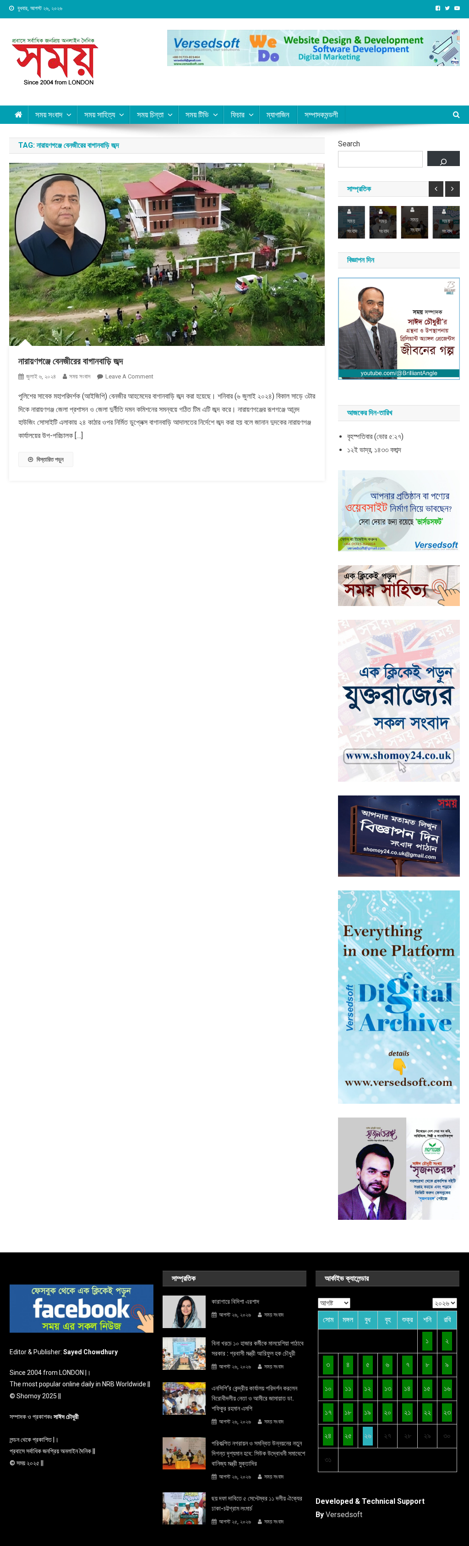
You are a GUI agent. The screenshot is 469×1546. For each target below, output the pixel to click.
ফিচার (238, 114)
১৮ (347, 1412)
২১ (407, 1412)
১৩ (387, 1388)
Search (349, 143)
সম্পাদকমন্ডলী (321, 114)
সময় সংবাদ (48, 114)
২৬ (367, 1435)
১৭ (328, 1412)
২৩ (447, 1412)
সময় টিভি (197, 114)
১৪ (407, 1388)
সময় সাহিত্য (99, 114)
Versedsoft (344, 1514)
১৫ (427, 1388)
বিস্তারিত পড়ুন (50, 459)
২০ (387, 1412)
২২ (427, 1412)
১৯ (367, 1412)
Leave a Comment (129, 376)
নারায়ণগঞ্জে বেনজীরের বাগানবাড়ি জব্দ (70, 361)
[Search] (443, 158)
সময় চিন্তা (150, 114)
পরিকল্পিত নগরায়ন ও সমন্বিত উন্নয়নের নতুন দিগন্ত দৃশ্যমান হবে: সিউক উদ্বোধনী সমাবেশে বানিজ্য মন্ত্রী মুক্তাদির (258, 1453)
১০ (328, 1388)
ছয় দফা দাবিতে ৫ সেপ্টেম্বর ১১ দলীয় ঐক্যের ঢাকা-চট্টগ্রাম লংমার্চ (257, 1503)
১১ (348, 1388)
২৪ (328, 1435)
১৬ (447, 1388)
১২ (367, 1388)
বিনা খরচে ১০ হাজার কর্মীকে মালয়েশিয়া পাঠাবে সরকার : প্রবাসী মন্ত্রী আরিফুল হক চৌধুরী (258, 1348)
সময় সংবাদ (79, 376)
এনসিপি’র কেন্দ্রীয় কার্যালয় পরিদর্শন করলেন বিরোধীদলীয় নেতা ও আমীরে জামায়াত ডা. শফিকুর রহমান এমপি (254, 1398)
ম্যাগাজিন (278, 114)
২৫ (348, 1435)
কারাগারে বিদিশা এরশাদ (235, 1301)
